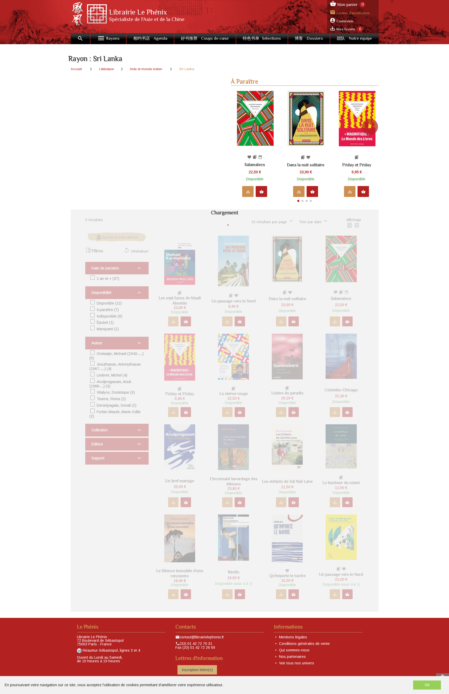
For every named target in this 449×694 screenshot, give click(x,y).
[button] (372, 144)
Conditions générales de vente (304, 644)
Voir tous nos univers (296, 663)
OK (427, 685)
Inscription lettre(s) (197, 670)
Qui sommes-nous (294, 650)
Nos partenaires (292, 657)
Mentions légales (293, 637)
